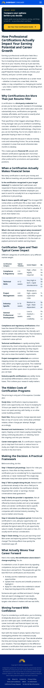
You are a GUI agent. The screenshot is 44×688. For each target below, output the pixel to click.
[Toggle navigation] (40, 2)
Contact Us (22, 679)
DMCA (24, 682)
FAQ (9, 679)
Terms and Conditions (13, 682)
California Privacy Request (13, 684)
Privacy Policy (32, 679)
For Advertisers (32, 682)
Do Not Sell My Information (31, 684)
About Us (15, 679)
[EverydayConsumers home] (13, 2)
